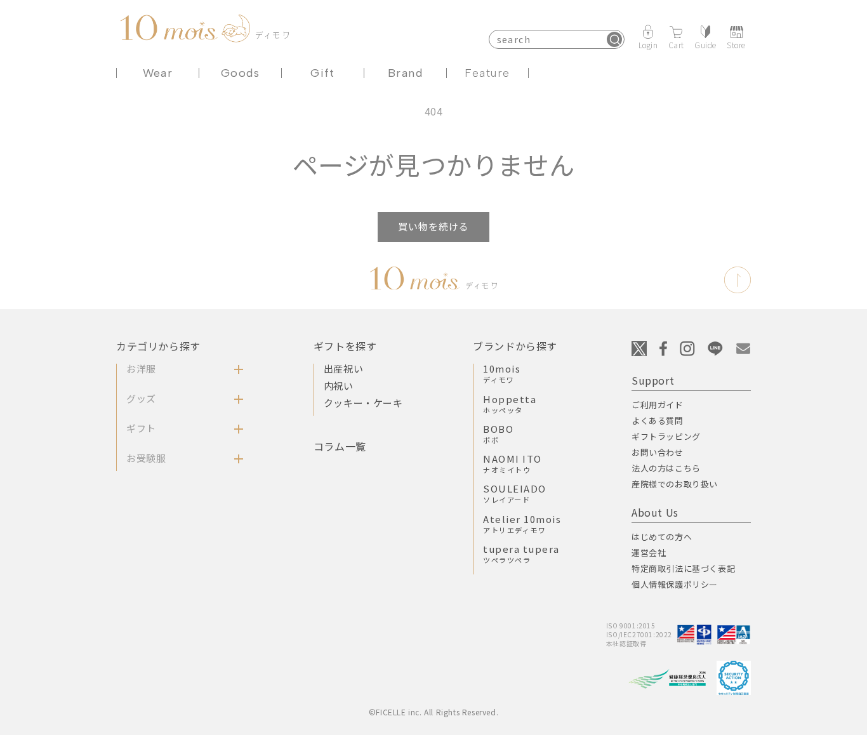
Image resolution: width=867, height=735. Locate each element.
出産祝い (343, 368)
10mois (501, 373)
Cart (676, 44)
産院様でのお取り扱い (675, 484)
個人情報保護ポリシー (675, 584)
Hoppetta (509, 403)
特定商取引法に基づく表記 (683, 568)
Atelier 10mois (522, 523)
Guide (705, 44)
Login (648, 44)
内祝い (339, 385)
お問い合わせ (658, 452)
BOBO (498, 433)
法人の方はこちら (666, 468)
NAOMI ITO (512, 463)
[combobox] (557, 39)
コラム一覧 (340, 446)
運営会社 (649, 552)
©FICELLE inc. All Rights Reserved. (433, 711)
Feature (487, 73)
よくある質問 (658, 420)
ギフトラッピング (666, 436)
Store (736, 44)
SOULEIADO (514, 493)
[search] (614, 39)
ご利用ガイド (658, 405)
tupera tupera (521, 553)
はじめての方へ (662, 537)
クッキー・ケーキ (363, 402)
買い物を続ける (433, 226)
